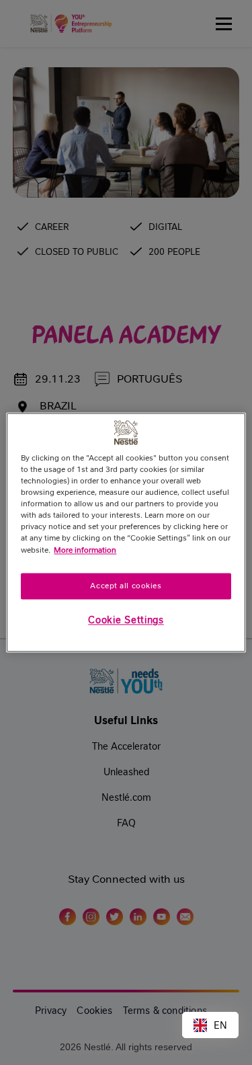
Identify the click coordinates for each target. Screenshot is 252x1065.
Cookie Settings (126, 621)
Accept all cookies (125, 585)
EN (220, 1025)
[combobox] (210, 1025)
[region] (125, 532)
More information (85, 550)
